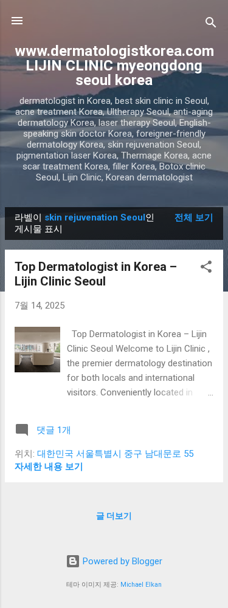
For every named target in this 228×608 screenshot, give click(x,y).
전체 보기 (193, 217)
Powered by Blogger (121, 561)
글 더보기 (114, 516)
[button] (206, 268)
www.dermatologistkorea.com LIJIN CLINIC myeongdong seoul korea (114, 66)
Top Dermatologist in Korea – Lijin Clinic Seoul (96, 274)
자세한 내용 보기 (49, 466)
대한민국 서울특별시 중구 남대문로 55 (115, 453)
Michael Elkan (141, 585)
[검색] (211, 24)
